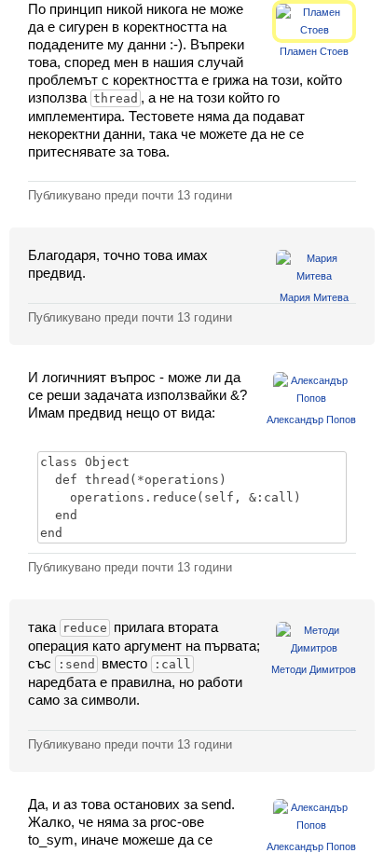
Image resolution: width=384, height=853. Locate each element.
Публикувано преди (130, 195)
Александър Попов (311, 419)
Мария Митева (314, 297)
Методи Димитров (313, 669)
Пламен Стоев (314, 51)
